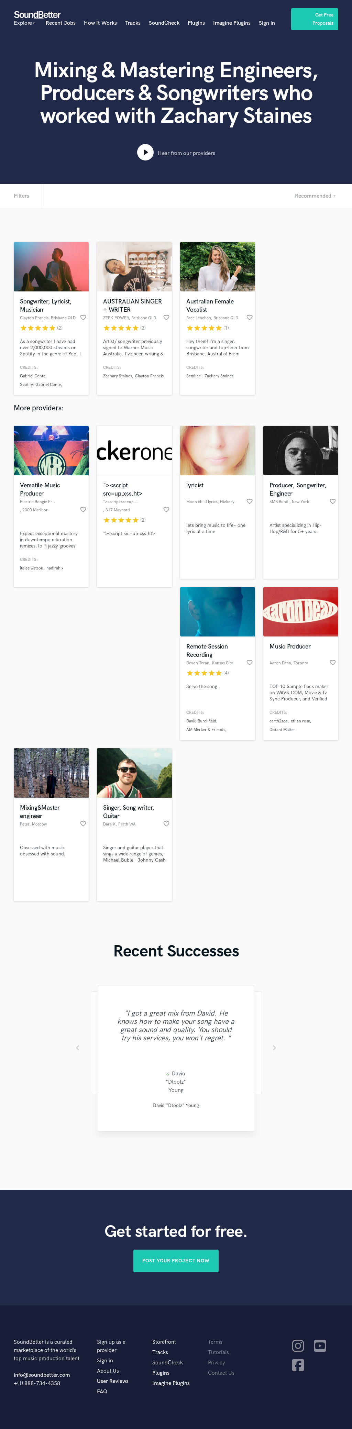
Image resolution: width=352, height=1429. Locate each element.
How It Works (100, 23)
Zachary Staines (117, 376)
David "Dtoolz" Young (176, 1105)
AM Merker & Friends (205, 729)
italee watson (31, 568)
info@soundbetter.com (42, 1375)
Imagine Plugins (232, 23)
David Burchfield (201, 721)
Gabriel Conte (32, 376)
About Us (108, 1371)
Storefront (164, 1342)
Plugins (196, 23)
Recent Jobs (61, 23)
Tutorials (218, 1352)
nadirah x (54, 568)
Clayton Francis (149, 376)
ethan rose (300, 721)
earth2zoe (279, 721)
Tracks (133, 23)
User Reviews (113, 1381)
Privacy (216, 1363)
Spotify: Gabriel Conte (40, 384)
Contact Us (221, 1373)
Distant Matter (282, 729)
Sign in (267, 23)
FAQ (102, 1391)
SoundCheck (164, 23)
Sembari (193, 376)
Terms (215, 1342)
